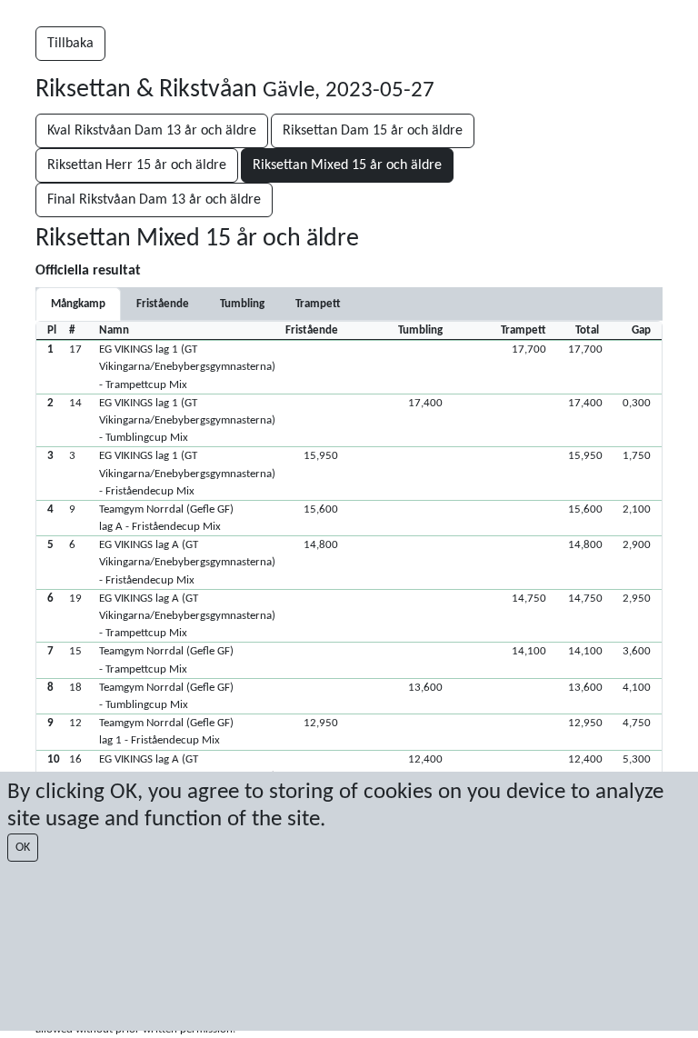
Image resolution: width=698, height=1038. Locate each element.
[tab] (162, 304)
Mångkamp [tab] (78, 304)
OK (22, 847)
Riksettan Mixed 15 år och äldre (347, 165)
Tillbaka (70, 43)
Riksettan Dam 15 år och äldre (373, 131)
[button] (349, 367)
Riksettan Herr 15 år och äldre (136, 165)
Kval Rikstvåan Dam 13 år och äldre (151, 131)
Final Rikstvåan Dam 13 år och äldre (154, 200)
